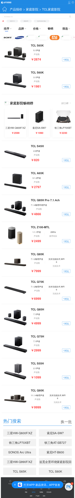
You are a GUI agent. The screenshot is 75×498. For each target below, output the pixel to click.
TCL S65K (19, 471)
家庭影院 (32, 9)
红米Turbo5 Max (41, 21)
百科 (44, 496)
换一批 (66, 421)
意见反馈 (49, 492)
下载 (69, 2)
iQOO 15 (12, 21)
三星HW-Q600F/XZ (19, 433)
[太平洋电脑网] (9, 2)
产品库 (37, 496)
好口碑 (64, 103)
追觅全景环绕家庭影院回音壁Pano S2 (55, 462)
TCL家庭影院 (51, 9)
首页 (31, 496)
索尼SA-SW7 (55, 433)
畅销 (50, 28)
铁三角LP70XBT (19, 442)
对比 (66, 59)
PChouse (65, 483)
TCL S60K (55, 471)
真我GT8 (26, 21)
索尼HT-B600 (55, 452)
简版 (26, 492)
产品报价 (16, 9)
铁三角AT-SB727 (55, 442)
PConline (10, 483)
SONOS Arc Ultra (19, 452)
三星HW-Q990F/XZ (19, 462)
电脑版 (41, 492)
